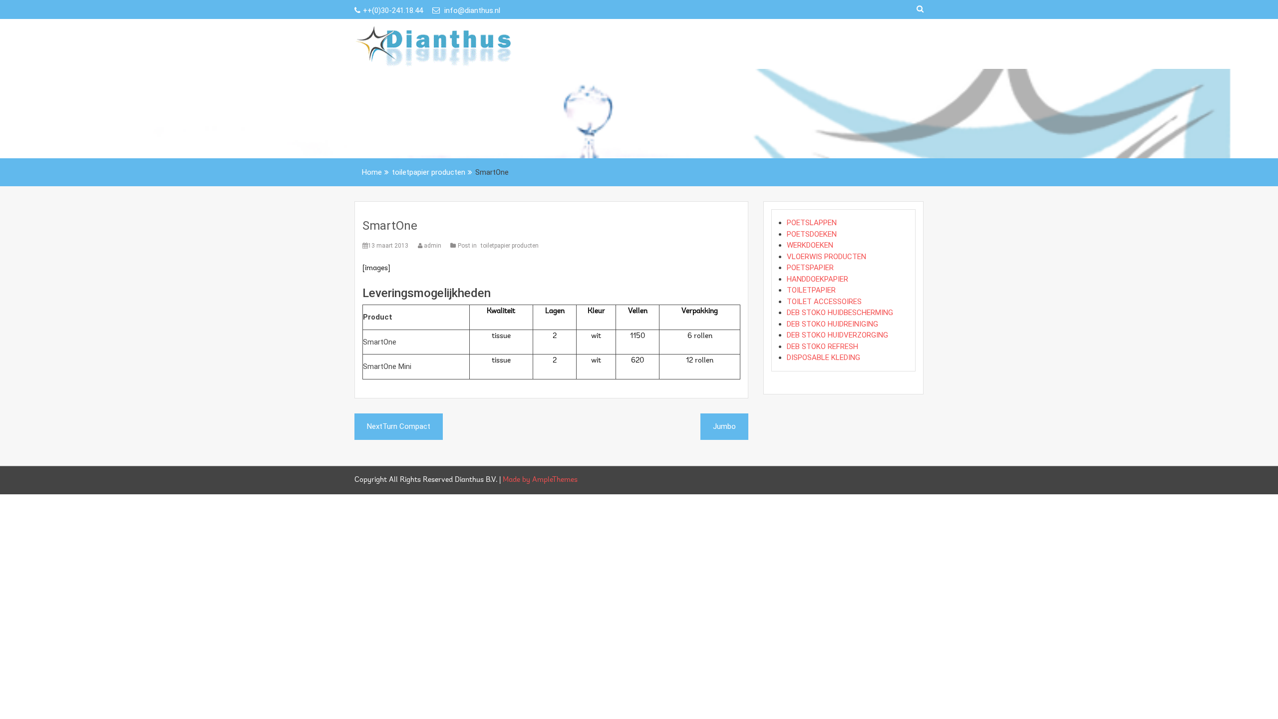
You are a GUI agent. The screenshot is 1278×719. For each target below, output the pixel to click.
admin (432, 245)
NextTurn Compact (398, 426)
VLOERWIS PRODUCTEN (826, 256)
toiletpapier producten (510, 245)
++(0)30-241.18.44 (394, 10)
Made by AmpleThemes (540, 480)
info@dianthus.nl (471, 10)
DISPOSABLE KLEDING (823, 357)
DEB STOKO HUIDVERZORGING (837, 335)
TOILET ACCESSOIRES (824, 301)
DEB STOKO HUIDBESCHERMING (840, 312)
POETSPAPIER (810, 267)
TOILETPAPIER (811, 290)
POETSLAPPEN (812, 222)
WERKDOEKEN (810, 245)
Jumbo (724, 426)
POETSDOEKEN (812, 234)
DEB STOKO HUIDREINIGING (832, 324)
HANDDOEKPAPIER (817, 279)
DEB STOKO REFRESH (822, 346)
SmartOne (389, 226)
